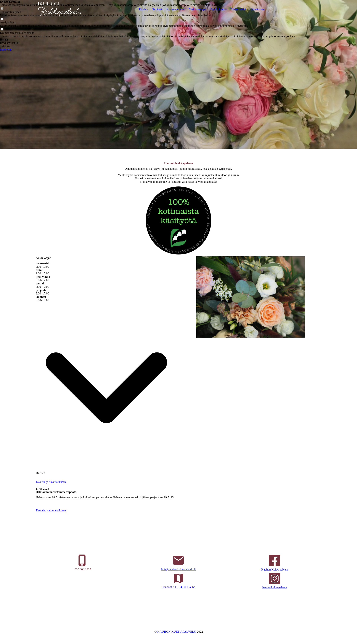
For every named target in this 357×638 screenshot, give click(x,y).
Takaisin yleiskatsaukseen (51, 482)
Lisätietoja (6, 49)
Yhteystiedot (238, 9)
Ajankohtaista (218, 9)
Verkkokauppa (197, 9)
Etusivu (143, 9)
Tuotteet (157, 9)
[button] (148, 39)
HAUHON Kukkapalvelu (176, 631)
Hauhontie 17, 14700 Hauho (178, 587)
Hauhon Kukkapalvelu (274, 569)
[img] (59, 9)
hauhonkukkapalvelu (274, 587)
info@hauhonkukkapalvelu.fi (178, 569)
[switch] (2, 19)
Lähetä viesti (257, 9)
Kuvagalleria (173, 9)
